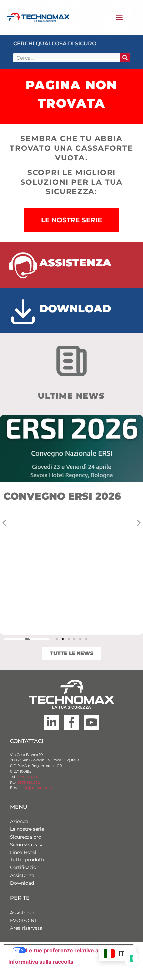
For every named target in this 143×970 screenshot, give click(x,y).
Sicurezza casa (27, 845)
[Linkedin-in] (51, 722)
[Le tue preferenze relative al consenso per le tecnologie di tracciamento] (131, 958)
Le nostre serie (27, 829)
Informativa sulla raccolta (40, 961)
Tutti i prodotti (27, 860)
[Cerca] (125, 57)
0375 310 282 (28, 782)
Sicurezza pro (25, 837)
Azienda (19, 821)
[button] (119, 17)
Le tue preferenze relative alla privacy (75, 950)
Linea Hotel (23, 852)
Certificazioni (25, 867)
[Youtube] (91, 722)
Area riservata (26, 928)
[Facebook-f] (71, 722)
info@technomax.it (38, 787)
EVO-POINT (23, 920)
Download (22, 883)
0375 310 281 (27, 777)
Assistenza (22, 875)
